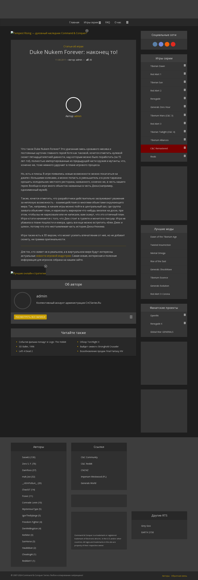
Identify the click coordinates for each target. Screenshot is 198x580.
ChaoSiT (26, 489)
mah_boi (26, 476)
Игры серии (91, 22)
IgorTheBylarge (30, 515)
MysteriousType (30, 509)
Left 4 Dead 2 (26, 351)
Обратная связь (179, 575)
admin (79, 59)
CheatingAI (27, 554)
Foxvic (25, 496)
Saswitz (26, 457)
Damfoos (27, 470)
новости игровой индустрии (53, 255)
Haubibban (27, 547)
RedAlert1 (27, 560)
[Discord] (161, 44)
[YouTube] (173, 44)
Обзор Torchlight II (89, 341)
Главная (74, 22)
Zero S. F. (27, 463)
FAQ (107, 22)
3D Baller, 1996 (26, 346)
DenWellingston (30, 528)
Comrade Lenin (29, 502)
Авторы (166, 575)
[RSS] (167, 44)
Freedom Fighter (30, 521)
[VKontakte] (155, 44)
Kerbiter (26, 534)
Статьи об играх (73, 46)
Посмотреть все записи (30, 316)
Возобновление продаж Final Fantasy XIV (101, 351)
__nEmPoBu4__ (29, 483)
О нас (118, 22)
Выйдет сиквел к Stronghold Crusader (99, 346)
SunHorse (27, 541)
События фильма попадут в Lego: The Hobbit (42, 341)
